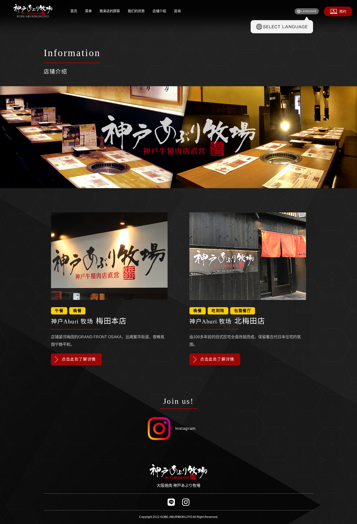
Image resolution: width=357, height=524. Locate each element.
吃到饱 (218, 311)
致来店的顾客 (110, 11)
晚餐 (77, 311)
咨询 (177, 11)
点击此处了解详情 (79, 359)
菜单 (88, 11)
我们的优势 (136, 11)
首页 (73, 11)
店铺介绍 (159, 11)
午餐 (59, 311)
